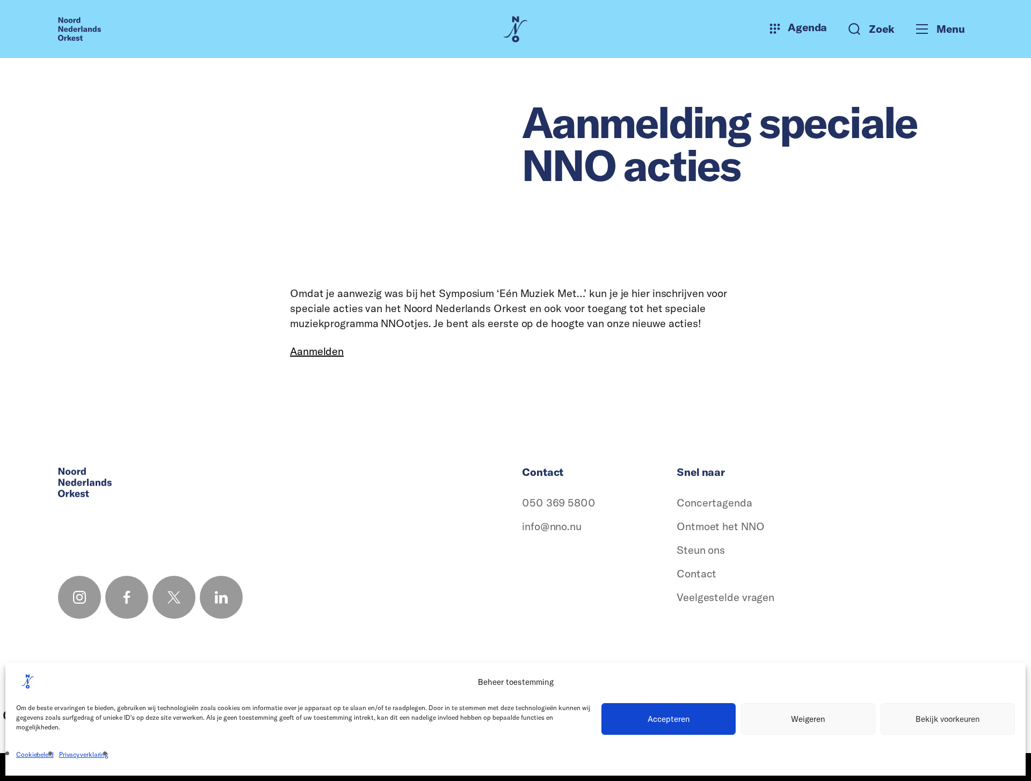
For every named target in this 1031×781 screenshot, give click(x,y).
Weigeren (808, 719)
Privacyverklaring (83, 754)
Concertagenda (714, 502)
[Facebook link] (126, 597)
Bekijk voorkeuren (948, 719)
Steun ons (701, 549)
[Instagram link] (79, 597)
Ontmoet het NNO (721, 526)
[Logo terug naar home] (79, 29)
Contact (696, 573)
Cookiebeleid (35, 754)
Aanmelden (317, 351)
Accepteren (669, 719)
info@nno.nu (552, 526)
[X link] (174, 597)
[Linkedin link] (221, 597)
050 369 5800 (559, 502)
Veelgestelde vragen (725, 597)
